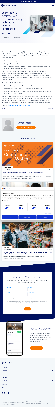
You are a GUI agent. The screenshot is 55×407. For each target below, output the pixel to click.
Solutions (5, 374)
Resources (5, 384)
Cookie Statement (31, 403)
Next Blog (50, 108)
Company (8, 292)
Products (5, 370)
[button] (52, 370)
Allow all (45, 217)
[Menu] (53, 5)
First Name (8, 287)
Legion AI (4, 367)
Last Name (30, 287)
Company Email (31, 292)
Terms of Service (39, 402)
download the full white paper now (18, 105)
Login (3, 387)
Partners (4, 377)
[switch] (21, 208)
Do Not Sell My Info (42, 403)
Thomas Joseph (5, 46)
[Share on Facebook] (9, 33)
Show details (48, 213)
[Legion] (8, 5)
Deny (10, 217)
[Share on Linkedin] (2, 33)
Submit (27, 309)
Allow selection (27, 217)
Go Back (4, 108)
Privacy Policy (28, 302)
